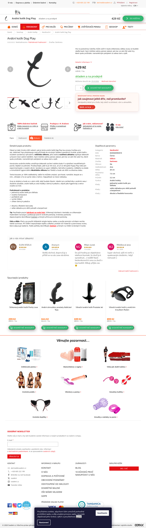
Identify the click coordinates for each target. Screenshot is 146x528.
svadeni (14, 478)
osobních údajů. (49, 451)
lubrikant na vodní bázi (36, 212)
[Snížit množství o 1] (83, 89)
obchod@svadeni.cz (18, 468)
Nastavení (44, 522)
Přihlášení (121, 2)
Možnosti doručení (109, 81)
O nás (10, 2)
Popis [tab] (12, 138)
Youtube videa (16, 485)
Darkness (113, 161)
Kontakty (52, 2)
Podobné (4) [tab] (48, 138)
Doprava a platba (23, 2)
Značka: (55, 42)
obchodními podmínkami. (19, 451)
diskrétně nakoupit (100, 88)
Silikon (112, 158)
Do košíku (134, 18)
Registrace (133, 2)
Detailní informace (82, 62)
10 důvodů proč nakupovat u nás (85, 473)
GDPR (78, 516)
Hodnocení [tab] (22, 138)
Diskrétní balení (39, 2)
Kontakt (46, 467)
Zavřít (87, 117)
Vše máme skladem (51, 492)
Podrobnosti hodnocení (37, 42)
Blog (78, 467)
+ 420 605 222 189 (18, 471)
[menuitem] (12, 27)
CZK (135, 5)
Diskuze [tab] (37, 138)
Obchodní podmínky (52, 480)
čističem (34, 217)
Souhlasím (102, 513)
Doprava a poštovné (53, 476)
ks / (124, 468)
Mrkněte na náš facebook (20, 475)
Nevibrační (114, 150)
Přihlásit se (14, 456)
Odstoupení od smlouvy (55, 484)
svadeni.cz (15, 481)
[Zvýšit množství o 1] (83, 86)
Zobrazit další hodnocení (128, 271)
